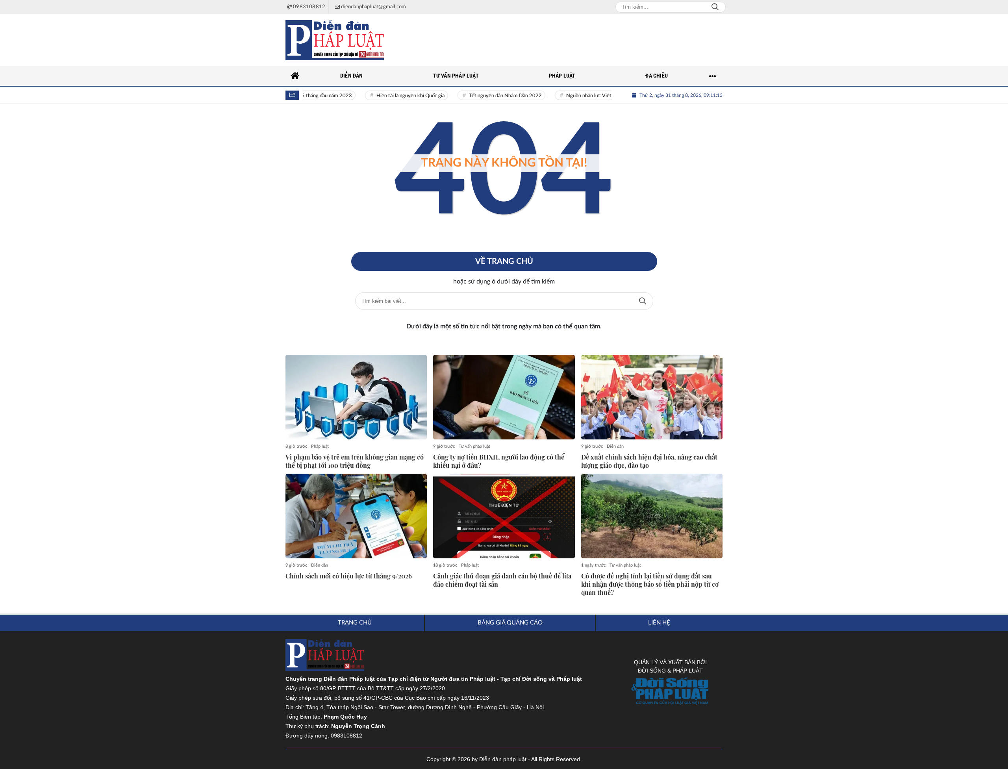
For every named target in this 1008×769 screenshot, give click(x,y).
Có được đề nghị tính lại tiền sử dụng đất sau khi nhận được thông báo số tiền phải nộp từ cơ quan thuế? (650, 584)
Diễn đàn (615, 446)
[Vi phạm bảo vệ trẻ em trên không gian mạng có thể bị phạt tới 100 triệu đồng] (356, 397)
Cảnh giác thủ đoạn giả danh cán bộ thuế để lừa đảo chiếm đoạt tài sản (502, 580)
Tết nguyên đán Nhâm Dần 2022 (493, 95)
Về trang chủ (504, 261)
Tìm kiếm (642, 301)
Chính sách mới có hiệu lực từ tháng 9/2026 (348, 576)
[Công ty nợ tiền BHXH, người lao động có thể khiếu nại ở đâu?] (503, 397)
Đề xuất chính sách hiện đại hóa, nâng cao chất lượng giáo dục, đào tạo (649, 461)
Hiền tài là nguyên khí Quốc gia (398, 95)
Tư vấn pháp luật (474, 446)
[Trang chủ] (295, 76)
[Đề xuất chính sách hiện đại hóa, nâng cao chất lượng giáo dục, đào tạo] (652, 397)
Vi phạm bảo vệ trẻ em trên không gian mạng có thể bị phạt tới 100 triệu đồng (354, 461)
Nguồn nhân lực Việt (576, 95)
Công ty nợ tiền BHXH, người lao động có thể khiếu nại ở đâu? (498, 461)
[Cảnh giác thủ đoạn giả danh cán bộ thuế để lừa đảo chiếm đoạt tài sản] (503, 516)
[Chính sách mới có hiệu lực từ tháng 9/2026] (356, 516)
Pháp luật (320, 446)
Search (715, 7)
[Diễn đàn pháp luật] (334, 40)
